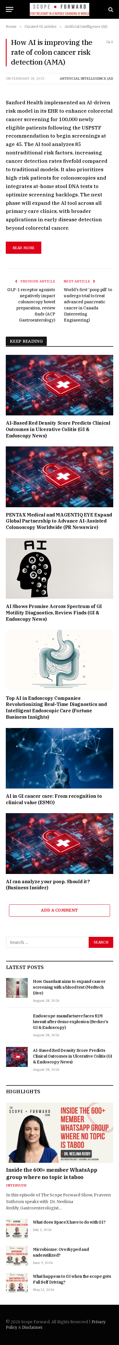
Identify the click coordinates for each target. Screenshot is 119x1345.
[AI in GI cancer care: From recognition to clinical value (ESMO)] (59, 758)
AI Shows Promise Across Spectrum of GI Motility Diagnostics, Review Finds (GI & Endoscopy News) (54, 612)
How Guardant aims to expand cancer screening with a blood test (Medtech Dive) (69, 987)
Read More (23, 248)
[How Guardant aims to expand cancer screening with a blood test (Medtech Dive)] (17, 988)
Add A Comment (59, 910)
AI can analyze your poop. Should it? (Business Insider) (48, 885)
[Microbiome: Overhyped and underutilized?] (17, 1256)
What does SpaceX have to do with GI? (69, 1222)
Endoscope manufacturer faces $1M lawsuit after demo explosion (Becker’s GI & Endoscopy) (70, 1021)
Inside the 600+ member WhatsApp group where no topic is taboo (51, 1173)
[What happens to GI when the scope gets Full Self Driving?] (17, 1283)
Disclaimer (32, 1327)
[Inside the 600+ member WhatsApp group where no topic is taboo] (59, 1133)
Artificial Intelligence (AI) (86, 78)
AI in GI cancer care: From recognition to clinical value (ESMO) (54, 799)
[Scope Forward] (60, 9)
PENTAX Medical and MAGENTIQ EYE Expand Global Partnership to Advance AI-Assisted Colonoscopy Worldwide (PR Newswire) (59, 521)
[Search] (110, 9)
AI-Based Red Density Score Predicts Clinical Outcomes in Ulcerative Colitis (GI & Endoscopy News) (58, 429)
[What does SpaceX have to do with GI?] (17, 1228)
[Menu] (9, 9)
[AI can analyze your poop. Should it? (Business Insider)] (59, 843)
